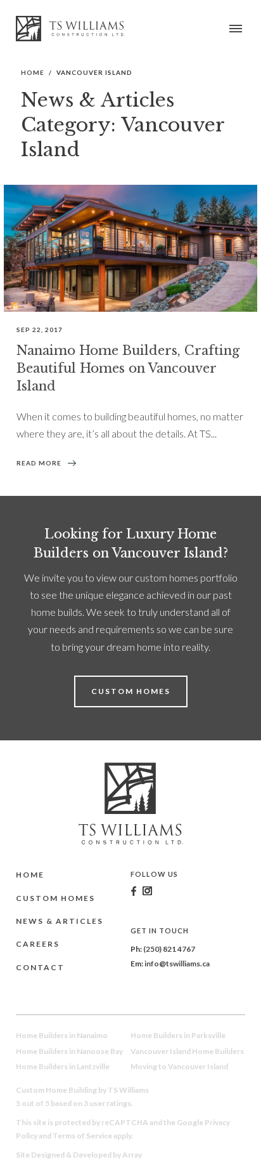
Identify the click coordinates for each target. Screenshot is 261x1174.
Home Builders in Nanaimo (62, 1035)
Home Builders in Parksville (178, 1035)
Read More (38, 463)
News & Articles (59, 921)
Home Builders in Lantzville (63, 1066)
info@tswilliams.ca (177, 963)
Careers (38, 944)
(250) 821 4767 (169, 949)
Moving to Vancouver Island (179, 1066)
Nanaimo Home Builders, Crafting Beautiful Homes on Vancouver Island (127, 368)
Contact (40, 967)
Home (32, 72)
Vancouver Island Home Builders (187, 1051)
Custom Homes (130, 691)
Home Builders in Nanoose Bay (69, 1051)
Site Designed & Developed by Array (79, 1154)
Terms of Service (82, 1135)
